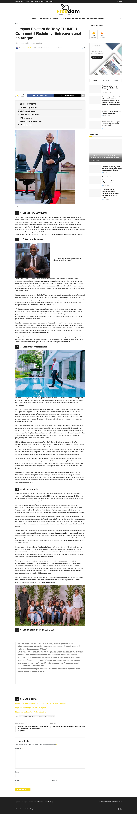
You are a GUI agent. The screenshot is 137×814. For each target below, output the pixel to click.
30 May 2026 (106, 199)
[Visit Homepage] (68, 9)
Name (17, 772)
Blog (22, 1)
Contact (32, 1)
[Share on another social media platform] (83, 95)
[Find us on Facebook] (118, 809)
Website (54, 780)
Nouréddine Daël (26, 47)
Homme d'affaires (49, 716)
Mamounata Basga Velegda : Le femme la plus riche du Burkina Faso (111, 123)
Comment (19, 749)
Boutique (27, 1)
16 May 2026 (106, 185)
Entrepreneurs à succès (26, 23)
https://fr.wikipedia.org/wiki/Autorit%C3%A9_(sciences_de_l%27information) (40, 703)
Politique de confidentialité (46, 1)
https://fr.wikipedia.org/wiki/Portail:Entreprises (30, 712)
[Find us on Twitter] (121, 809)
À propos (17, 1)
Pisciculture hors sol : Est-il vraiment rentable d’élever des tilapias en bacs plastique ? (112, 168)
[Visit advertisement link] (105, 59)
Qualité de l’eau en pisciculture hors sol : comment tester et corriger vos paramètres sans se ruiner (110, 193)
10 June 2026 (95, 160)
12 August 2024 (37, 47)
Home (36, 1)
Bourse (60, 47)
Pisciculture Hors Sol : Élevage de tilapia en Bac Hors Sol (110, 88)
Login (120, 1)
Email (17, 780)
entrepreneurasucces (35, 716)
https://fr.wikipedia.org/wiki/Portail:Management (31, 708)
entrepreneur (23, 716)
